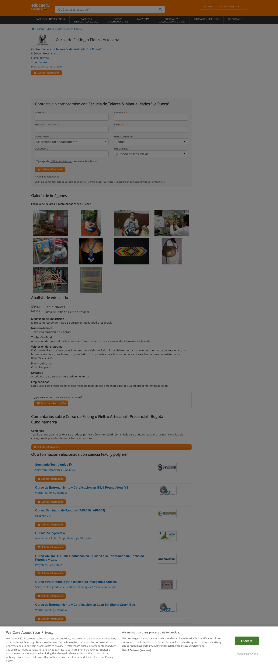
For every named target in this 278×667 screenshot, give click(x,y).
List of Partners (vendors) (136, 650)
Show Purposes (247, 654)
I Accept (246, 641)
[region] (139, 646)
